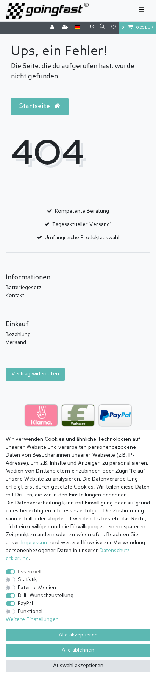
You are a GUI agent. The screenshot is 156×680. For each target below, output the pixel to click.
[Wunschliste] (113, 28)
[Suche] (102, 27)
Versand (16, 342)
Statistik (27, 579)
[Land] (77, 27)
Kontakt (15, 295)
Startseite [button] (35, 106)
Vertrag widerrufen (35, 374)
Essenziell (29, 571)
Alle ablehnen (78, 650)
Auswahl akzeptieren (78, 665)
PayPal (25, 603)
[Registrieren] (65, 28)
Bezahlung (18, 334)
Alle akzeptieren (78, 635)
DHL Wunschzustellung (45, 595)
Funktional (30, 611)
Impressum (35, 542)
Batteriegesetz (23, 287)
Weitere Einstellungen (32, 619)
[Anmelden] (53, 28)
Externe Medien (37, 587)
